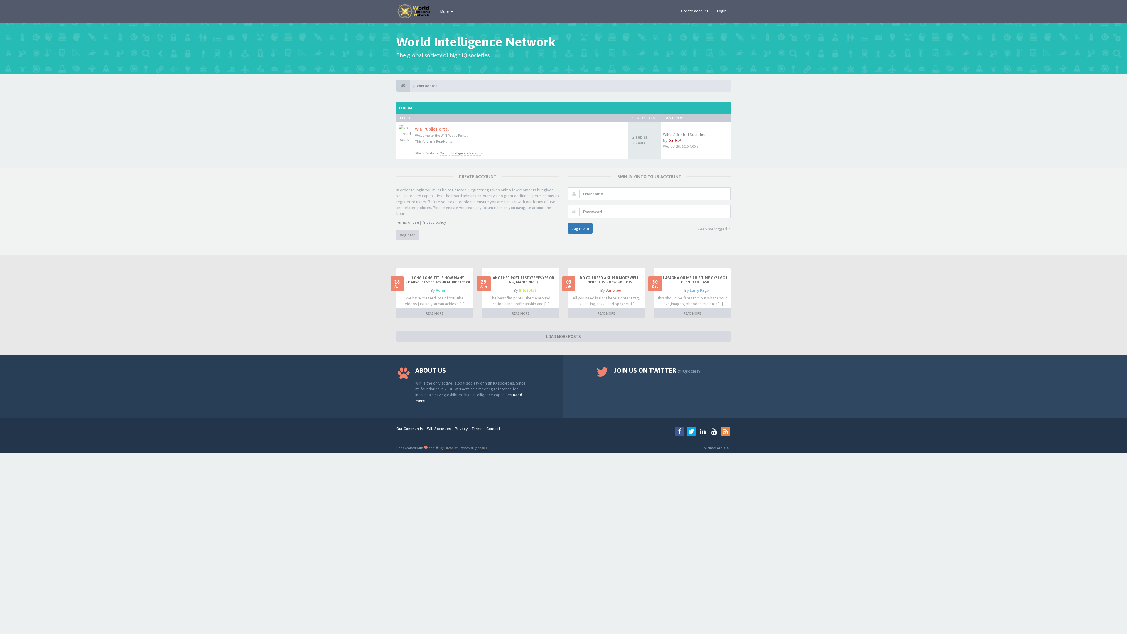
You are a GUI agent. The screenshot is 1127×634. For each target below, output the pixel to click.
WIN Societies (439, 428)
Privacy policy (434, 222)
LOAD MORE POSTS (563, 336)
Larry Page (699, 290)
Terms (477, 428)
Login (721, 11)
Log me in (580, 228)
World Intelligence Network (461, 153)
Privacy (461, 428)
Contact (493, 428)
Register (407, 234)
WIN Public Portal (432, 129)
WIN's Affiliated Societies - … (688, 134)
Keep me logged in (714, 229)
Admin (442, 290)
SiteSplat (527, 290)
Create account (694, 11)
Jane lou (613, 290)
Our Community (409, 428)
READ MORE (434, 313)
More (445, 11)
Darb (672, 140)
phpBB (482, 448)
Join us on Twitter (657, 370)
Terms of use (407, 222)
